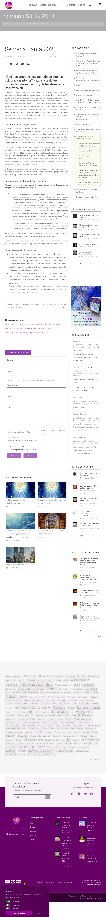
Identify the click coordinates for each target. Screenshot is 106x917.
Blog (61, 6)
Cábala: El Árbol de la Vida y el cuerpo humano (92, 858)
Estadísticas (17, 905)
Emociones (82, 697)
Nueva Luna (83, 719)
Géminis (45, 703)
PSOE (70, 732)
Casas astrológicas (30, 688)
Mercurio (29, 716)
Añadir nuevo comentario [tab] (18, 352)
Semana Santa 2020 (26, 92)
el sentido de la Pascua (58, 140)
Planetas (90, 728)
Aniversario (30, 681)
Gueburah (34, 704)
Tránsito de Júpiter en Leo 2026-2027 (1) (88, 226)
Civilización (52, 689)
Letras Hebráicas (18, 712)
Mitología (39, 716)
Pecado (51, 729)
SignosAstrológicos (13, 740)
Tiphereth (93, 743)
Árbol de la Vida (15, 754)
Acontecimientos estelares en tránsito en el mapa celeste (86, 72)
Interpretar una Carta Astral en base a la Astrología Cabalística (85, 402)
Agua (8, 680)
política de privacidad (30, 450)
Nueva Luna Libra (12, 725)
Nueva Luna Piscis (29, 725)
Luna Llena (46, 712)
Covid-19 (78, 693)
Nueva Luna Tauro (63, 725)
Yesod (72, 747)
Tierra (84, 743)
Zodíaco (11, 750)
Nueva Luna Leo (84, 723)
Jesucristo (41, 328)
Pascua (20, 324)
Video (57, 747)
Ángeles (21, 751)
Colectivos (63, 689)
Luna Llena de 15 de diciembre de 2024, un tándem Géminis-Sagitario (88, 101)
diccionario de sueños (37, 697)
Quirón (77, 732)
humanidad (84, 704)
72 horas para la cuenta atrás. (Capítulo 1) (86, 55)
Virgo (65, 747)
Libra (29, 712)
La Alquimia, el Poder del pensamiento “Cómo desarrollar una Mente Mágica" (85, 373)
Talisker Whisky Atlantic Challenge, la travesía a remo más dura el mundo (88, 63)
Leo (7, 712)
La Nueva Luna (88, 707)
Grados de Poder (20, 704)
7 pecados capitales (13, 676)
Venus (50, 747)
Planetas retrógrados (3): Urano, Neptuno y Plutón (89, 591)
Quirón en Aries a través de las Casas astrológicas (89, 617)
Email (9, 371)
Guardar (40, 913)
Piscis (80, 728)
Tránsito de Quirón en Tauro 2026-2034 (89, 216)
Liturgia (19, 328)
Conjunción (13, 692)
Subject (9, 396)
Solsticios (29, 743)
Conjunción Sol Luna (49, 693)
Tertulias (68, 743)
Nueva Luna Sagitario (46, 725)
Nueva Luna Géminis (67, 723)
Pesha (72, 729)
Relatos (86, 732)
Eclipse (51, 697)
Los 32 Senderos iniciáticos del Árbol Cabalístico (87, 513)
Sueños (38, 743)
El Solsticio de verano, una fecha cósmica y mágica (89, 604)
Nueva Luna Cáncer (49, 723)
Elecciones (72, 697)
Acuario (81, 676)
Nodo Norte (30, 720)
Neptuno (10, 719)
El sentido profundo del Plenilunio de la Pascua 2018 (88, 164)
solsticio (76, 740)
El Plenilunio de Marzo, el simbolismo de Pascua (84, 138)
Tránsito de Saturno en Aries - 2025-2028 (89, 236)
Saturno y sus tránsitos (87, 244)
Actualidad (71, 676)
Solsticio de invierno (90, 740)
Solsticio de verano (14, 743)
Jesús (49, 328)
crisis (96, 693)
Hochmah (65, 703)
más (99, 542)
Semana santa (10, 324)
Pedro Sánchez (62, 729)
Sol (68, 739)
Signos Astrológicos (88, 736)
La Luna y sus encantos (84, 95)
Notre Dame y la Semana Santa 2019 (89, 157)
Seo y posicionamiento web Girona (90, 899)
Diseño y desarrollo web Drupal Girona (79, 896)
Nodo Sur (69, 720)
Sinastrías (60, 740)
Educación (60, 697)
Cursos (43, 5)
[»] (90, 5)
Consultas (33, 6)
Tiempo (77, 743)
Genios (9, 704)
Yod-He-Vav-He (83, 747)
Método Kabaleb (82, 715)
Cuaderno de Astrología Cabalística (88, 474)
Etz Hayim (62, 700)
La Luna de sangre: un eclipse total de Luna (88, 108)
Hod (74, 704)
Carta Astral (10, 689)
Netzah (20, 720)
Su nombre (10, 360)
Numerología (94, 725)
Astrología (11, 685)
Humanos (95, 704)
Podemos (48, 732)
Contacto (81, 5)
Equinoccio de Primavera (33, 700)
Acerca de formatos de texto (52, 431)
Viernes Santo (30, 324)
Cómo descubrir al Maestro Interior (88, 90)
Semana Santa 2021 (85, 151)
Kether (71, 708)
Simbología (49, 740)
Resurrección (10, 328)
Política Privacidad (16, 447)
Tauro (60, 743)
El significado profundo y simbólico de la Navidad (88, 130)
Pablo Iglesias (32, 729)
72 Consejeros (30, 676)
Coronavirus (66, 693)
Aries (59, 680)
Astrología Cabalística (36, 684)
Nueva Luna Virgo (79, 725)
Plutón (39, 732)
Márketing (16, 909)
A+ (54, 56)
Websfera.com (96, 896)
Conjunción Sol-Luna (30, 693)
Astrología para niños (63, 685)
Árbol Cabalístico (64, 751)
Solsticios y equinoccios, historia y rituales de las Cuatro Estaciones (88, 79)
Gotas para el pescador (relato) (86, 197)
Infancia (9, 708)
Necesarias (16, 902)
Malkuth (80, 712)
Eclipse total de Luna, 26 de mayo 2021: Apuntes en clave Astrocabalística (87, 117)
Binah (77, 685)
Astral (66, 681)
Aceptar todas (19, 913)
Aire (14, 681)
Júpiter (46, 707)
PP (64, 732)
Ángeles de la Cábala (40, 750)
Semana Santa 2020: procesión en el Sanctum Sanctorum (89, 145)
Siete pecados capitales (62, 736)
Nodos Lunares (55, 719)
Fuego (82, 700)
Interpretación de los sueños (27, 708)
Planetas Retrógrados (14, 732)
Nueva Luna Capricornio (31, 723)
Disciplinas (51, 6)
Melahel (20, 716)
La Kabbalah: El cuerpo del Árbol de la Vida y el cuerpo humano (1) (86, 346)
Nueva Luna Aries (12, 723)
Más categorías (95, 759)
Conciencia (91, 689)
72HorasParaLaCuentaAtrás (51, 676)
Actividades (71, 5)
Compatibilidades (76, 689)
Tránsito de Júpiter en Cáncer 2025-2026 (86, 253)
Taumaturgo (48, 743)
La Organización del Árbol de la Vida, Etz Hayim (89, 487)
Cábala (11, 696)
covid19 (88, 693)
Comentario (11, 407)
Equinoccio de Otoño (14, 700)
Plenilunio (28, 732)
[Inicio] (9, 5)
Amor (21, 680)
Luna (37, 712)
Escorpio (50, 700)
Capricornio (88, 685)
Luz (72, 712)
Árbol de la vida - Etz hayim (41, 754)
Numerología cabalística (15, 729)
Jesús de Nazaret (30, 328)
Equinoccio (93, 697)
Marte (89, 712)
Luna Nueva (60, 711)
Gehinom (90, 700)
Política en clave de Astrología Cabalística (86, 191)
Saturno (22, 735)
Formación (73, 700)
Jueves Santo (41, 324)
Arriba (36, 305)
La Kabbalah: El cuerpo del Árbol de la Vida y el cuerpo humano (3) (86, 419)
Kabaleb (40, 333)
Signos (75, 736)
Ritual (94, 732)
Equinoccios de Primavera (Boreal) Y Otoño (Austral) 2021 (85, 442)
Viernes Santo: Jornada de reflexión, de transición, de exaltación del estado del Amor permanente (89, 174)
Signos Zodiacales (33, 740)
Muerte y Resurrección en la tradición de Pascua (88, 183)
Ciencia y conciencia (83, 124)
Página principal (12, 385)
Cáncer (23, 697)
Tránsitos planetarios (21, 747)
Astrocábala (80, 680)
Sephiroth (46, 736)
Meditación (10, 716)
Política (58, 732)
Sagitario (11, 736)
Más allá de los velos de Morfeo (57, 716)
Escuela (32, 827)
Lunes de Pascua (54, 324)
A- (50, 56)
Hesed (55, 704)
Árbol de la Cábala (82, 751)
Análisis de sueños (46, 680)
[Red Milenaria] (16, 820)
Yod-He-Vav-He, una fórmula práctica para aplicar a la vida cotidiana (89, 577)
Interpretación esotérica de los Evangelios (20, 333)
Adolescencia (93, 676)
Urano (41, 747)
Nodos (41, 719)
